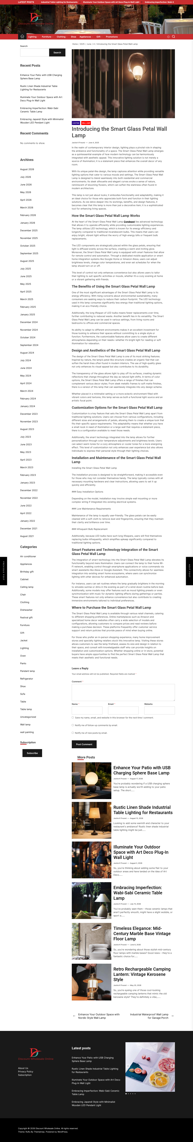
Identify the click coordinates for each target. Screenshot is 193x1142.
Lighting (32, 36)
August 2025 (27, 261)
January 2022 (27, 520)
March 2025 (26, 299)
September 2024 (29, 345)
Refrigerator (26, 678)
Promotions (112, 36)
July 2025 (25, 268)
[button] (172, 1066)
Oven (23, 655)
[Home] (22, 36)
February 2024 (28, 398)
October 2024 (27, 337)
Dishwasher (26, 609)
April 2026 (26, 199)
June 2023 (26, 444)
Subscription (25, 1074)
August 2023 (27, 429)
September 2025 (29, 253)
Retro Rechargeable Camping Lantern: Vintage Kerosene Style (142, 974)
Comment (77, 681)
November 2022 (29, 497)
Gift (98, 36)
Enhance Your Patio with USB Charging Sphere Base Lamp (142, 770)
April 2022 (26, 513)
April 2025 (26, 291)
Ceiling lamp (26, 587)
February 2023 (28, 475)
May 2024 (25, 375)
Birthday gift (27, 571)
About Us (23, 1068)
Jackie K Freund (78, 143)
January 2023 (27, 482)
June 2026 (26, 184)
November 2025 (29, 238)
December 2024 (29, 322)
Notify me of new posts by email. (91, 733)
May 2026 (25, 192)
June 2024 (26, 368)
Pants (23, 663)
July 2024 (25, 360)
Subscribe (32, 753)
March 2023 (26, 467)
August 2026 (27, 169)
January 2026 (27, 222)
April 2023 (26, 459)
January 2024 (27, 406)
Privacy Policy (25, 1071)
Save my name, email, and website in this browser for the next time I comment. (114, 717)
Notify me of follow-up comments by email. (96, 725)
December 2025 (29, 230)
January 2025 (27, 314)
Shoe (73, 36)
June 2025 (26, 276)
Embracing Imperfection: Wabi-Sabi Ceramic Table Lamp (148, 2)
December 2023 (29, 413)
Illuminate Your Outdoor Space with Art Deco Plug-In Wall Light (89, 2)
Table (23, 701)
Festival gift (26, 617)
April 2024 (26, 383)
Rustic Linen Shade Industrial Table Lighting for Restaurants (143, 810)
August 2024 (27, 352)
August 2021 (27, 536)
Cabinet (24, 579)
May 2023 (25, 452)
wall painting (27, 732)
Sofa (22, 694)
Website (148, 704)
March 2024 (26, 390)
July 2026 (25, 176)
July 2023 (25, 436)
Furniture (46, 36)
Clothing (61, 36)
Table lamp (26, 709)
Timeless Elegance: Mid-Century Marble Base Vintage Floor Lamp (142, 933)
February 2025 (28, 306)
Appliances (85, 36)
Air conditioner (28, 556)
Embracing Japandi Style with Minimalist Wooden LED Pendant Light (42, 121)
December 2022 (29, 490)
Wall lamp (25, 724)
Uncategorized (28, 716)
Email (111, 704)
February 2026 (28, 215)
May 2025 (25, 283)
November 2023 (29, 421)
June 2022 (26, 505)
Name (75, 704)
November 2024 (29, 329)
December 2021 (28, 528)
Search (24, 46)
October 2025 (27, 245)
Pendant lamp (27, 671)
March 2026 (26, 207)
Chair (23, 594)
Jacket (23, 640)
